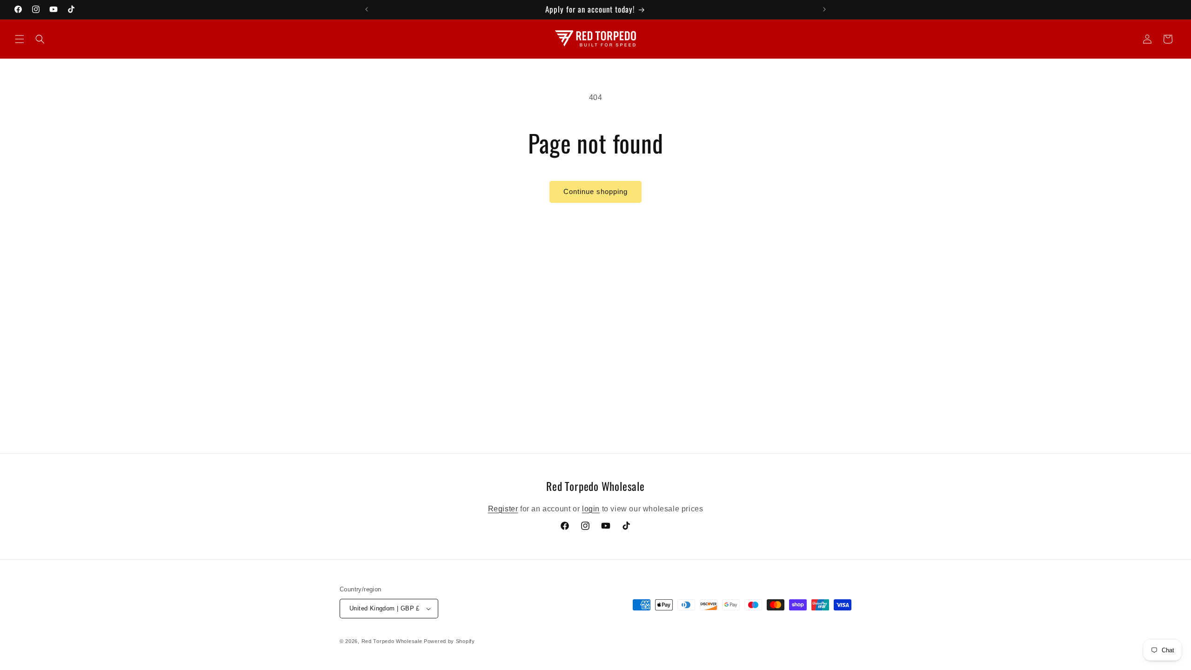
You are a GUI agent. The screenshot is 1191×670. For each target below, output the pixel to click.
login (591, 508)
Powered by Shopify (449, 641)
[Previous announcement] (366, 9)
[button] (19, 39)
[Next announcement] (824, 9)
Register (503, 508)
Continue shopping (595, 191)
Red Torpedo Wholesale (391, 641)
